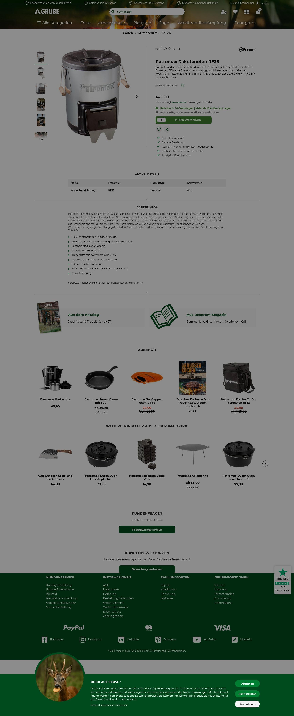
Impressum (122, 705)
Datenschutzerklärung (102, 705)
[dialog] (147, 358)
